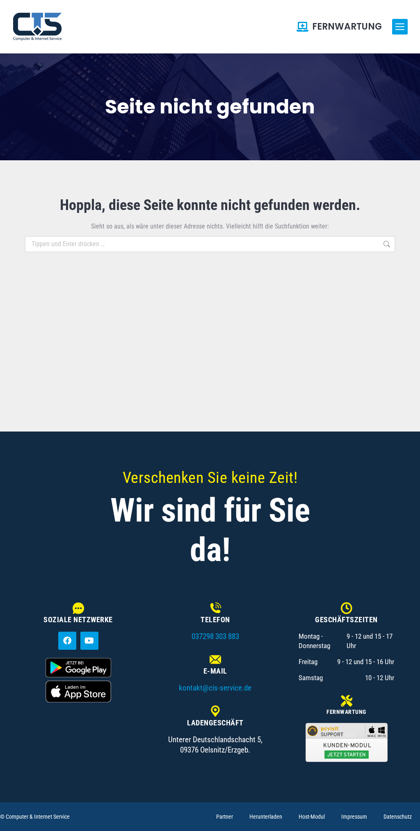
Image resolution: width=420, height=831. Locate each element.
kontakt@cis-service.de (215, 687)
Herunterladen (265, 816)
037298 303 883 (215, 636)
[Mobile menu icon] (400, 27)
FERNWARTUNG (347, 26)
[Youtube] (89, 641)
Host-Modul (312, 816)
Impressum (354, 816)
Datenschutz (397, 816)
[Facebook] (67, 641)
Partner (224, 816)
